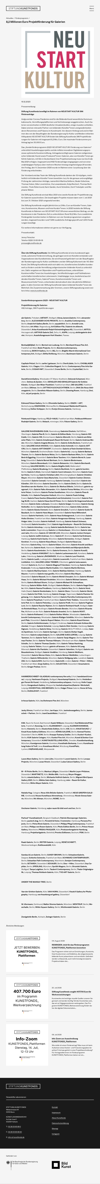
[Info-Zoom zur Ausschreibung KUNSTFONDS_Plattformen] (27, 1045)
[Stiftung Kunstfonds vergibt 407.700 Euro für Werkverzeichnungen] (27, 998)
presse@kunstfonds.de (31, 243)
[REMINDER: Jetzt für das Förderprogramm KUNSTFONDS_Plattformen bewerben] (27, 951)
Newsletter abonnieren (16, 1097)
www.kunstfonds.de (39, 290)
